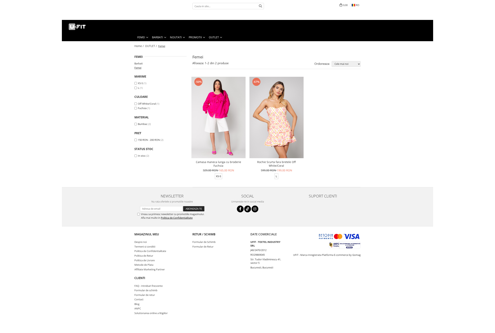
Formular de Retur (202, 246)
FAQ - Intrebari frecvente (148, 286)
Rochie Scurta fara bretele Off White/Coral (276, 163)
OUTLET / (151, 46)
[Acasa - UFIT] (84, 26)
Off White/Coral (147, 103)
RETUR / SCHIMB (203, 234)
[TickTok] (247, 209)
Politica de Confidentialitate (177, 217)
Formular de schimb (145, 290)
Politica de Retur (143, 255)
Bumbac (142, 124)
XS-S (140, 83)
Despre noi (140, 242)
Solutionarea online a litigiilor (151, 313)
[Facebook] (240, 209)
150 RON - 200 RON (149, 140)
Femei (137, 67)
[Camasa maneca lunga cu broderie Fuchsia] (218, 117)
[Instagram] (255, 209)
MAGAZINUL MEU (146, 234)
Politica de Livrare (144, 260)
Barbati (138, 63)
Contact (138, 299)
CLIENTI (139, 278)
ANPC (137, 308)
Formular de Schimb (204, 242)
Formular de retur (144, 295)
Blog (136, 304)
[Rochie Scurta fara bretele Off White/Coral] (276, 117)
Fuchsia (142, 108)
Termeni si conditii (144, 246)
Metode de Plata (143, 264)
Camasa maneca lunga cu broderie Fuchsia (218, 163)
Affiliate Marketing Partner (149, 269)
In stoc (142, 155)
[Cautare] (260, 6)
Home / (139, 46)
